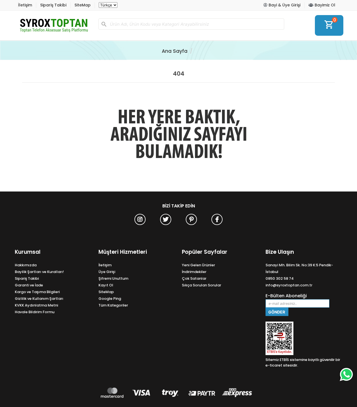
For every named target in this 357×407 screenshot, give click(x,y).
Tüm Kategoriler (113, 305)
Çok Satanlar (194, 278)
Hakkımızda (26, 265)
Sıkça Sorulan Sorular (201, 285)
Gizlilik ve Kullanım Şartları (39, 298)
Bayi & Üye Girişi (283, 5)
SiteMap (82, 5)
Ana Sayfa (174, 51)
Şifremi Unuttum (113, 278)
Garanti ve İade (29, 285)
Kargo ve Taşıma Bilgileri (37, 292)
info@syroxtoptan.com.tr (289, 285)
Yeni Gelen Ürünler (198, 265)
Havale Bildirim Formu (34, 312)
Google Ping (109, 298)
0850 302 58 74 (280, 278)
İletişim (25, 5)
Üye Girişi (106, 271)
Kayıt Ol (105, 285)
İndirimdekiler (194, 271)
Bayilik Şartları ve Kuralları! (39, 271)
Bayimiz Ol (324, 5)
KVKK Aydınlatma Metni (36, 305)
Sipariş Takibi (53, 5)
